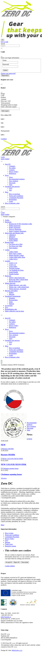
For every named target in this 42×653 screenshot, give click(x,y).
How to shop (9, 533)
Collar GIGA (13, 259)
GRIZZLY (12, 235)
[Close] (1, 56)
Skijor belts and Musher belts (14, 233)
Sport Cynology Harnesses (17, 231)
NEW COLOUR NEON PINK (13, 464)
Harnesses (8, 222)
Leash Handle (13, 272)
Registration (5, 75)
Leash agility (13, 266)
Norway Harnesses (15, 229)
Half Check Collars (15, 253)
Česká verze (9, 544)
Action (7, 220)
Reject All (16, 562)
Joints (11, 302)
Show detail (24, 562)
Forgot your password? (8, 73)
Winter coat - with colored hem (19, 287)
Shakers (11, 304)
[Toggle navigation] (1, 315)
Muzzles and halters (11, 291)
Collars (7, 250)
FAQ (10, 188)
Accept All (9, 562)
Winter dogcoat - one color (17, 285)
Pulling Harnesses (14, 226)
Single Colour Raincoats (17, 278)
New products (13, 181)
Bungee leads (9, 242)
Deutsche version (10, 546)
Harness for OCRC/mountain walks (20, 224)
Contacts (12, 170)
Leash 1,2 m (13, 263)
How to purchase (14, 194)
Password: (5, 64)
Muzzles (11, 294)
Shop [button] (6, 192)
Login (11, 201)
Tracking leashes (14, 268)
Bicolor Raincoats (14, 281)
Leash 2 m (12, 265)
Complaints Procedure (16, 198)
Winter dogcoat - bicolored (17, 289)
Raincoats (8, 276)
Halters (11, 292)
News (11, 177)
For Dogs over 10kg (15, 246)
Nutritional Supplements (12, 296)
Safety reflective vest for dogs (14, 311)
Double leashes (14, 274)
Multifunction (13, 239)
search (3, 44)
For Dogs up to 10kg (15, 244)
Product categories (9, 216)
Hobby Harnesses (14, 227)
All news (4, 478)
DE (7, 42)
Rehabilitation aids (11, 309)
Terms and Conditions (16, 196)
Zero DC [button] (8, 164)
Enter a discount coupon (8, 107)
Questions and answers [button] (12, 186)
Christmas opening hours (11, 474)
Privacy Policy (13, 172)
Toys (6, 307)
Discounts (12, 183)
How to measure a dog (12, 203)
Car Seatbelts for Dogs (16, 270)
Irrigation (12, 298)
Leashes (7, 261)
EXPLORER (13, 240)
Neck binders (13, 248)
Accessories (9, 305)
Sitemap (7, 542)
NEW (3, 445)
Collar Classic (13, 252)
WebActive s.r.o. (17, 650)
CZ (4, 42)
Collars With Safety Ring (17, 257)
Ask (10, 190)
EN (2, 40)
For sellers (12, 168)
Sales (10, 185)
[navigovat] (1, 161)
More (2, 525)
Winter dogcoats (10, 283)
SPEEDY (12, 237)
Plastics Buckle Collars (16, 255)
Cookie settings (10, 566)
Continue (4, 139)
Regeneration (13, 300)
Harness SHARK (8, 455)
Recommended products (17, 179)
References (12, 173)
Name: (4, 60)
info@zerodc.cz (6, 617)
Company (12, 166)
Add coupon (5, 111)
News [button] (7, 175)
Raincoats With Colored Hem (18, 279)
